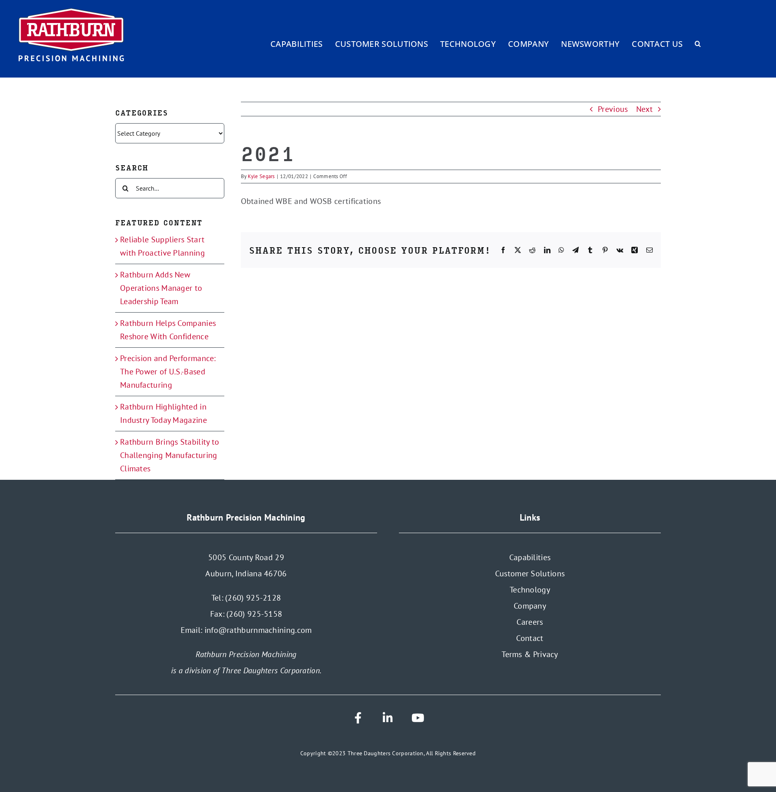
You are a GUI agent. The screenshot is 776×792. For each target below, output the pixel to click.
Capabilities (530, 557)
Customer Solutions (530, 573)
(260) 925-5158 (254, 614)
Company (530, 606)
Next (644, 109)
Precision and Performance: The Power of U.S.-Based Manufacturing (168, 371)
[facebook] (358, 718)
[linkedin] (388, 718)
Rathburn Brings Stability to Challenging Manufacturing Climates (169, 455)
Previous (613, 109)
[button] (698, 43)
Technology (530, 589)
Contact (529, 638)
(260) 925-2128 (253, 597)
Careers (530, 622)
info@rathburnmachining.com (258, 630)
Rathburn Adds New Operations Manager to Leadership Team (161, 288)
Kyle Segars (261, 176)
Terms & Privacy (530, 654)
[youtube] (418, 718)
